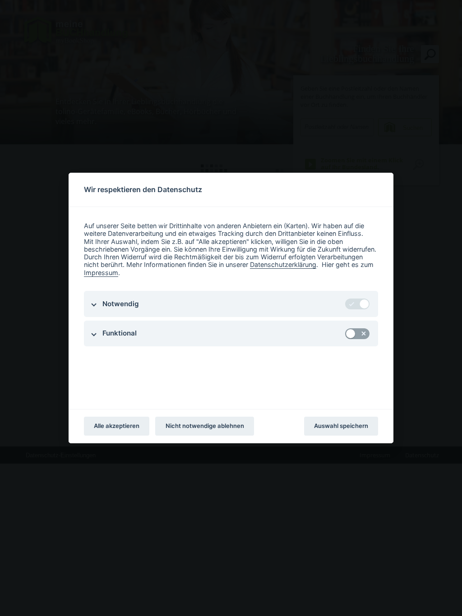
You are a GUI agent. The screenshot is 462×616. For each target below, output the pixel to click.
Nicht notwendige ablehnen (205, 425)
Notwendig (120, 303)
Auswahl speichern (341, 425)
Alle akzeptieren (116, 425)
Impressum (101, 272)
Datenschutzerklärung (283, 264)
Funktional (119, 333)
